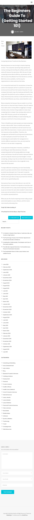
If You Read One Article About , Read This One (13, 211)
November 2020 (7, 309)
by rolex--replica (19, 31)
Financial (5, 381)
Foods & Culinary (7, 384)
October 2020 (6, 312)
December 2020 (7, 307)
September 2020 (7, 315)
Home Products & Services (10, 392)
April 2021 (5, 299)
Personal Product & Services (10, 405)
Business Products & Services (10, 373)
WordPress (25, 515)
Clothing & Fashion (8, 376)
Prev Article (15, 217)
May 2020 (5, 325)
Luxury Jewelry (7, 397)
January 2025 (6, 275)
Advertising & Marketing (9, 363)
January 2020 (6, 336)
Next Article (26, 217)
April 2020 (5, 328)
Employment (6, 379)
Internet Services (7, 395)
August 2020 (6, 317)
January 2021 (6, 304)
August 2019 (6, 349)
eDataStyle (9, 515)
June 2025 (5, 272)
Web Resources (7, 429)
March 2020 (6, 330)
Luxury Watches (7, 402)
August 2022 (6, 285)
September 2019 (7, 346)
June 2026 (5, 264)
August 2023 (6, 283)
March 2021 (6, 301)
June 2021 (5, 293)
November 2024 (7, 280)
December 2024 (7, 277)
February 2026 (7, 267)
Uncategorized (7, 426)
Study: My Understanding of (8, 207)
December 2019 (7, 338)
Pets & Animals (7, 408)
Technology (6, 421)
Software (5, 416)
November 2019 (7, 341)
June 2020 (5, 322)
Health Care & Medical (9, 389)
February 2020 (7, 333)
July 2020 (5, 320)
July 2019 (5, 352)
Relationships (6, 413)
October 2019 (6, 344)
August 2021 (6, 288)
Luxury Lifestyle (7, 400)
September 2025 (7, 269)
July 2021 (5, 291)
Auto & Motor (6, 368)
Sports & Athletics (7, 418)
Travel (4, 424)
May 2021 (5, 296)
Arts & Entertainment (8, 365)
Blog (4, 371)
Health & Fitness (7, 387)
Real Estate (6, 410)
